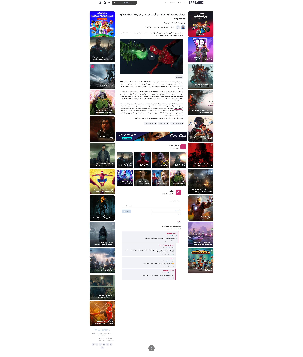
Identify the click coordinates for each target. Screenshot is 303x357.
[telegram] (107, 344)
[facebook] (100, 344)
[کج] (124, 206)
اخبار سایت (100, 338)
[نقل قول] (126, 206)
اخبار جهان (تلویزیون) (144, 178)
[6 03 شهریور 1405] (200, 208)
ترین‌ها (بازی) (208, 134)
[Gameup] (105, 3)
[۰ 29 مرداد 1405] (200, 260)
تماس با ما (110, 340)
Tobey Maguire (149, 123)
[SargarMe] (104, 330)
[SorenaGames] (95, 329)
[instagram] (111, 344)
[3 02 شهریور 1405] (200, 234)
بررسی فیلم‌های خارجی (108, 83)
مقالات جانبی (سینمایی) (178, 178)
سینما (179, 2)
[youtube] (104, 344)
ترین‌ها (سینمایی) (144, 161)
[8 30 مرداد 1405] (102, 208)
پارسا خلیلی (168, 247)
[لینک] (128, 206)
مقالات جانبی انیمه (108, 266)
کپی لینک (147, 27)
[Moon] (109, 3)
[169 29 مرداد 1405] (102, 260)
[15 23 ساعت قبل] (102, 102)
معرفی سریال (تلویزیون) (107, 160)
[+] (131, 205)
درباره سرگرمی (109, 338)
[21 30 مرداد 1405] (102, 181)
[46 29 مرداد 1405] (102, 313)
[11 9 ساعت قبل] (102, 49)
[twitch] (93, 344)
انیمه (165, 2)
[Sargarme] (196, 2)
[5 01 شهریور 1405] (102, 234)
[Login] (100, 3)
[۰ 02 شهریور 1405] (102, 287)
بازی (185, 2)
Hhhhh (171, 235)
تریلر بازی (209, 81)
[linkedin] (102, 347)
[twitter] (96, 344)
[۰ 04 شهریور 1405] (200, 76)
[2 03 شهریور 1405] (102, 76)
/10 (178, 28)
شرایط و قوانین (101, 340)
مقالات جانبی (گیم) (206, 55)
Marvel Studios (176, 123)
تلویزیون (172, 2)
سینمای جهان (181, 161)
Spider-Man (162, 123)
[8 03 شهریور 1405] (200, 49)
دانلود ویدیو (179, 77)
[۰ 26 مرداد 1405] (102, 155)
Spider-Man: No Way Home (149, 91)
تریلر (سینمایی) (127, 178)
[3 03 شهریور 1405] (102, 129)
